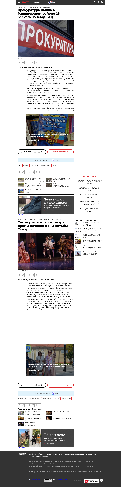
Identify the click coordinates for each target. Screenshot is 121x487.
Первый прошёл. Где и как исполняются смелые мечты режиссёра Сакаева (33, 418)
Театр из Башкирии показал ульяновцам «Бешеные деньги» (62, 412)
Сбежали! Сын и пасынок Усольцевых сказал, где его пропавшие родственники (93, 224)
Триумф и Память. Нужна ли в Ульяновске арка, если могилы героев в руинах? (61, 180)
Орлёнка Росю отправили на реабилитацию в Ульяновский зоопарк (89, 189)
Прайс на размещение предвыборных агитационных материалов (77, 454)
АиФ (28, 271)
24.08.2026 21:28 (22, 219)
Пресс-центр (47, 453)
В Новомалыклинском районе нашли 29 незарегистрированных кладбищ (34, 185)
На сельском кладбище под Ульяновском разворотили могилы (48, 135)
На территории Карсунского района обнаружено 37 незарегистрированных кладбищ (34, 180)
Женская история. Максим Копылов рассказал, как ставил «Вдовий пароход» (34, 424)
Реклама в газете (57, 453)
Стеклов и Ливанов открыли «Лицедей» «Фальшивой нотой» (62, 417)
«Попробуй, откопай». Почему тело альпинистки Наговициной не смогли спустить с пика (92, 253)
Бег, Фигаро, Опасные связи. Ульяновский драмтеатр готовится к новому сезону (48, 365)
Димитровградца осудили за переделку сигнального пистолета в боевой (89, 196)
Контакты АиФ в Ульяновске (36, 454)
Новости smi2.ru (23, 214)
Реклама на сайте (52, 454)
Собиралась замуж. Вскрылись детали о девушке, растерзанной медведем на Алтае (92, 247)
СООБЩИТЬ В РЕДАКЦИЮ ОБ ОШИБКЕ (38, 456)
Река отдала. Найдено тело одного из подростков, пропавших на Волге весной (89, 181)
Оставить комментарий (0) (60, 151)
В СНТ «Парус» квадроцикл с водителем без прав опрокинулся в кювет (89, 210)
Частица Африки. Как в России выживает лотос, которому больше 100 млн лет (92, 236)
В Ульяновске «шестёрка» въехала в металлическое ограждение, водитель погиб (89, 203)
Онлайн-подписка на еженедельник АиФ (89, 453)
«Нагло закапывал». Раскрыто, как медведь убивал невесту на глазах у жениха (92, 230)
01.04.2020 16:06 (22, 7)
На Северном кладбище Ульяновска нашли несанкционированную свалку (61, 185)
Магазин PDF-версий (70, 453)
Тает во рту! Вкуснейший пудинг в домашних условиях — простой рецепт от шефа (92, 241)
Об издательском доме (35, 453)
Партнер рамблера (78, 480)
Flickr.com (20, 58)
